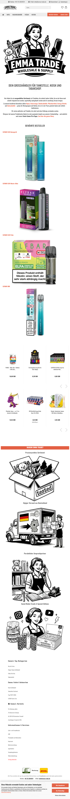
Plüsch (27, 15)
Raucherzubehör (17, 15)
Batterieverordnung (12, 745)
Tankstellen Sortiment (13, 691)
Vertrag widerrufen (37, 763)
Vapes (8, 15)
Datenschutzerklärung (6, 792)
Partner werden (53, 15)
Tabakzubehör (11, 677)
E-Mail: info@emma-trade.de (38, 2)
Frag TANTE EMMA (12, 695)
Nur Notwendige (60, 791)
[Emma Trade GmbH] (12, 8)
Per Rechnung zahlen (12, 709)
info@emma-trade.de (44, 778)
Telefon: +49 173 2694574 (17, 2)
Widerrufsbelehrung (12, 756)
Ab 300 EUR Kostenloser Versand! (15, 716)
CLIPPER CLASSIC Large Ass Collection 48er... (57, 368)
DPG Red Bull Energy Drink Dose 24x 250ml (35, 412)
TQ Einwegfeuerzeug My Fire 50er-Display (35, 368)
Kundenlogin (63, 2)
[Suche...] (48, 7)
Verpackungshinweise (13, 752)
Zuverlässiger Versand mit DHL (15, 720)
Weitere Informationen (60, 795)
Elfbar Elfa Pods (11, 673)
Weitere (34, 15)
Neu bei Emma (11, 666)
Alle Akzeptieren (60, 785)
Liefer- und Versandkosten (14, 730)
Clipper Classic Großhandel (14, 670)
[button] (66, 7)
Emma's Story (64, 15)
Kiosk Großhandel (12, 688)
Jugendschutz (11, 749)
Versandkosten (42, 776)
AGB (9, 734)
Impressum (10, 741)
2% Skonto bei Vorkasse (13, 713)
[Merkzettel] (62, 7)
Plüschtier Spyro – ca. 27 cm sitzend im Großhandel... (12, 412)
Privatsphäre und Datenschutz (14, 738)
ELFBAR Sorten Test (12, 698)
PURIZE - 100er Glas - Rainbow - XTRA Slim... (13, 368)
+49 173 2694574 (28, 778)
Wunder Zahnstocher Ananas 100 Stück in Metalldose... (57, 412)
